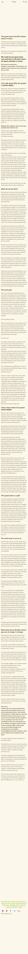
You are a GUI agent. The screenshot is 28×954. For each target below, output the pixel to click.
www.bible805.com (18, 780)
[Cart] (26, 2)
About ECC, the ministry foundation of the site (13, 901)
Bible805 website (15, 905)
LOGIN (20, 907)
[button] (12, 913)
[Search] (23, 2)
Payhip (10, 913)
